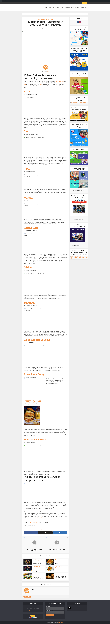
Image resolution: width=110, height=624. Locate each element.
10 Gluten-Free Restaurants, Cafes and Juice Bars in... (38, 578)
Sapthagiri (30, 302)
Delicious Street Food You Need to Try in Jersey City (60, 577)
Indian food (44, 504)
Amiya (28, 91)
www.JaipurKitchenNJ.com (40, 517)
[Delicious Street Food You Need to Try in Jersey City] (50, 575)
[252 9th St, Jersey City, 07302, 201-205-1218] (79, 85)
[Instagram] (69, 608)
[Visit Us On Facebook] (78, 22)
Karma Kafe (31, 227)
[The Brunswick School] (79, 157)
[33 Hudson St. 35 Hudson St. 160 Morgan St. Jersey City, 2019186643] (79, 61)
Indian (41, 84)
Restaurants (26, 85)
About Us (77, 7)
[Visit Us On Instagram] (80, 22)
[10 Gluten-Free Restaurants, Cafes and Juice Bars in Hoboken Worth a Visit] (27, 575)
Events (49, 7)
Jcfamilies (34, 575)
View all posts (27, 596)
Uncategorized (40, 567)
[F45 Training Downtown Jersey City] (77, 235)
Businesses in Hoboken (37, 573)
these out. (59, 521)
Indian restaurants (60, 81)
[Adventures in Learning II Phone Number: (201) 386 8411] (79, 38)
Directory (67, 7)
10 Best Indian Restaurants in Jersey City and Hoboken (36, 529)
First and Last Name (49, 610)
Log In (3, 0)
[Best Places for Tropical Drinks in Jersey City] (27, 561)
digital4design (60, 622)
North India (59, 82)
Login (24, 3)
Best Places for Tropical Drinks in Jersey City (38, 562)
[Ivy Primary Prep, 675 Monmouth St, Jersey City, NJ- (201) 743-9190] (79, 103)
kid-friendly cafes (33, 522)
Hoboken (39, 85)
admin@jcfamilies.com (30, 610)
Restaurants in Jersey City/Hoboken (35, 13)
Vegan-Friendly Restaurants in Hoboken (60, 569)
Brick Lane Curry (34, 374)
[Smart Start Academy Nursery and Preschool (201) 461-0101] (79, 115)
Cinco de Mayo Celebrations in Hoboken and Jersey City (38, 570)
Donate (82, 7)
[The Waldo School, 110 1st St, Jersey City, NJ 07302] (79, 179)
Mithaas (29, 267)
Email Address (48, 606)
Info (43, 28)
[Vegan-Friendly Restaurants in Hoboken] (50, 568)
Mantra (28, 198)
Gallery (72, 7)
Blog (62, 7)
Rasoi (27, 168)
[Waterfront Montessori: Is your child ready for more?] (79, 207)
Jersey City (34, 559)
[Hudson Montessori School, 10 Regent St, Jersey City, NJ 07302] (79, 137)
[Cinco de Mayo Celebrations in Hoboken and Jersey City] (27, 568)
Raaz (27, 131)
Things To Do (56, 7)
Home (45, 7)
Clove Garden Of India (37, 339)
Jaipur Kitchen (34, 480)
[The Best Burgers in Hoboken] (50, 561)
